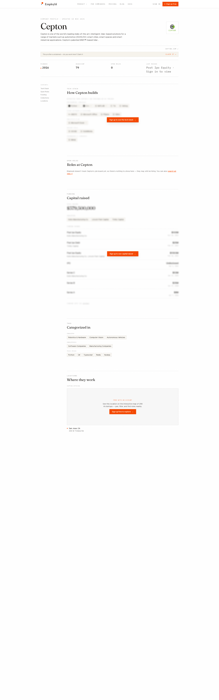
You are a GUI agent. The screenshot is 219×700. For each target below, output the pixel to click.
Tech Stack (45, 88)
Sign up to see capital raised (123, 254)
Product (81, 4)
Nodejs (107, 355)
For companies (98, 4)
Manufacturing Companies (100, 346)
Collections (45, 98)
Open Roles (45, 91)
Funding (44, 95)
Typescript (88, 355)
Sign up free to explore (123, 412)
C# (79, 355)
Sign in (156, 4)
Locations (44, 101)
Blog (122, 4)
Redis (98, 355)
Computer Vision (96, 337)
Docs (130, 4)
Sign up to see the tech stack (122, 120)
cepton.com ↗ (171, 49)
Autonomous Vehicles (116, 337)
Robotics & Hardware (77, 337)
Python (71, 355)
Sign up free (171, 4)
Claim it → (171, 54)
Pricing (112, 4)
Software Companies (77, 346)
